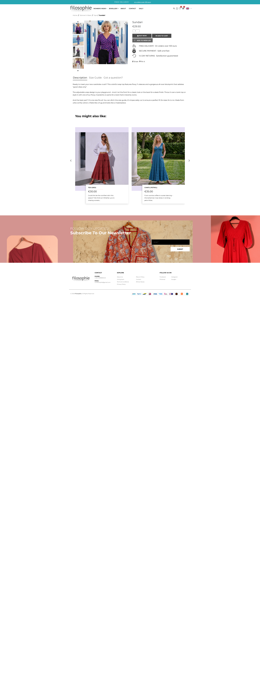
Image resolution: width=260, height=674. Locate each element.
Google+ (173, 279)
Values (140, 282)
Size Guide (95, 77)
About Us (120, 277)
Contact (132, 8)
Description (80, 77)
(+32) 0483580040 (100, 278)
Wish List (179, 8)
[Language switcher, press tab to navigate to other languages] (188, 8)
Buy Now (143, 36)
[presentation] (71, 160)
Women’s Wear (99, 8)
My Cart (183, 8)
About (123, 8)
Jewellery (113, 8)
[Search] (174, 8)
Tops (95, 15)
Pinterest (162, 279)
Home (75, 15)
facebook (163, 277)
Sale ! (141, 8)
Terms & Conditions (123, 282)
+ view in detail (102, 159)
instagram (174, 277)
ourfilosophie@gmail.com (102, 282)
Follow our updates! (89, 228)
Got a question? (113, 77)
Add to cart (162, 36)
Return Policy (140, 277)
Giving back (120, 279)
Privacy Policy (121, 284)
